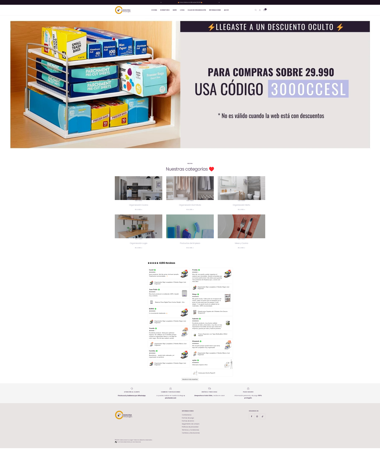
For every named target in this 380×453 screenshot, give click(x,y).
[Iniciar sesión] (260, 10)
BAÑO (175, 10)
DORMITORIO (165, 10)
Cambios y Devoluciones (191, 433)
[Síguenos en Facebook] (251, 416)
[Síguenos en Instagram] (257, 416)
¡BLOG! (226, 10)
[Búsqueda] (256, 10)
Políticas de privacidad (190, 427)
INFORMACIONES (215, 10)
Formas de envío (188, 421)
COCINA (154, 10)
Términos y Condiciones (190, 430)
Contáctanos (186, 415)
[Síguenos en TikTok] (262, 416)
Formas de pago (188, 418)
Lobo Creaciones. (137, 442)
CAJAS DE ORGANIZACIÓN (197, 10)
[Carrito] (264, 10)
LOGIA (182, 10)
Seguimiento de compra (190, 424)
